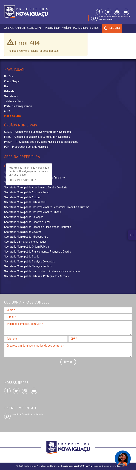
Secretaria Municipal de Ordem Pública (26, 246)
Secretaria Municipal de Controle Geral (26, 192)
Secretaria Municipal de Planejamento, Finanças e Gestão (37, 251)
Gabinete (20, 28)
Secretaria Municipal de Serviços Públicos (28, 266)
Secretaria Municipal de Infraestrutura (26, 237)
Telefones (114, 28)
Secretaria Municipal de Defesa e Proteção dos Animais (36, 276)
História (8, 76)
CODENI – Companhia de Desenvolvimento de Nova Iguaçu (37, 132)
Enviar (68, 362)
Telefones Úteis (13, 101)
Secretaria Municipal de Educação (23, 217)
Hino (6, 86)
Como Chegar (12, 81)
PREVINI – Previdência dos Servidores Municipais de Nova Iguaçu (41, 142)
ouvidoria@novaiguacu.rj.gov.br (114, 16)
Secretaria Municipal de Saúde (21, 256)
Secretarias (34, 28)
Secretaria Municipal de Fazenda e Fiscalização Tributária (37, 227)
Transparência (51, 28)
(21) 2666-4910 (106, 19)
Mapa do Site (12, 116)
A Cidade (9, 28)
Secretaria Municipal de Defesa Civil (25, 202)
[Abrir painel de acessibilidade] (132, 235)
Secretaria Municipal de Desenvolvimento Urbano (32, 212)
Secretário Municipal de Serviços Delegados (29, 261)
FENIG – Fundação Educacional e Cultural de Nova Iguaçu (37, 137)
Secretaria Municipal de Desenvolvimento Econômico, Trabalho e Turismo (46, 207)
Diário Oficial (80, 28)
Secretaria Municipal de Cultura (22, 197)
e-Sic (7, 111)
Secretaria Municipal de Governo (22, 232)
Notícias (67, 28)
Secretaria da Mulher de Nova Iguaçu (25, 241)
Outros (94, 28)
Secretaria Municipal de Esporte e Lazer (27, 222)
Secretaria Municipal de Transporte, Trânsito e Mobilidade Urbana (42, 271)
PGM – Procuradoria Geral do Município (26, 147)
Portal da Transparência (18, 106)
